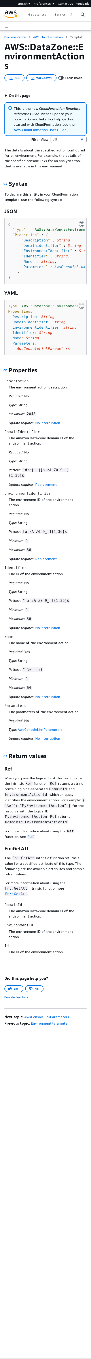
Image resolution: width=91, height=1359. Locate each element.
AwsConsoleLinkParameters (40, 729)
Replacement (46, 484)
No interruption (47, 423)
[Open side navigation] (7, 26)
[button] (17, 95)
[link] (78, 37)
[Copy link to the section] (5, 184)
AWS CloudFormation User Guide (40, 129)
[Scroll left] (25, 14)
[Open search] (83, 14)
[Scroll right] (71, 14)
